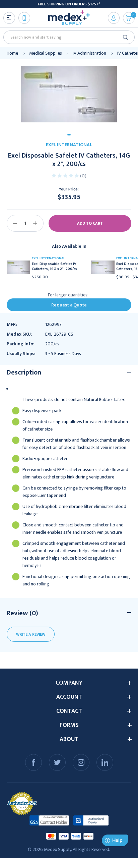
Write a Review (30, 634)
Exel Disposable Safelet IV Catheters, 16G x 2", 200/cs (54, 267)
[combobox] (66, 37)
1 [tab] (69, 134)
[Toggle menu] (9, 18)
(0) (83, 176)
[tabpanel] (69, 94)
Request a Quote (69, 305)
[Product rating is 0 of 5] (66, 175)
